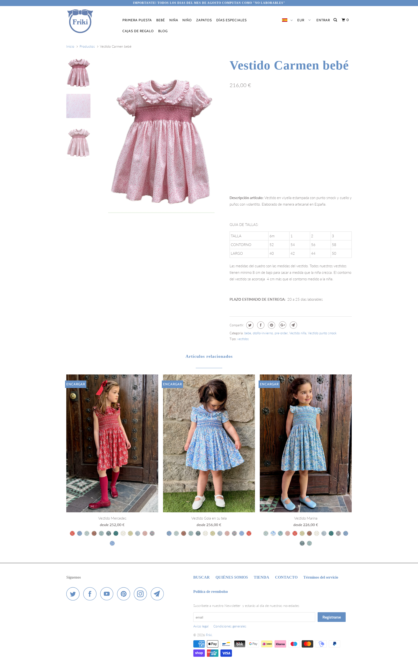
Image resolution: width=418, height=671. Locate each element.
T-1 (250, 106)
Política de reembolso (210, 591)
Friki (209, 635)
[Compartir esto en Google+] (282, 325)
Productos (87, 46)
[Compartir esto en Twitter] (249, 325)
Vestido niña (297, 333)
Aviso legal (201, 626)
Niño (187, 20)
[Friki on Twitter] (74, 593)
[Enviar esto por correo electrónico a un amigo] (293, 325)
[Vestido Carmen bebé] (161, 133)
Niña (173, 20)
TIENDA (261, 577)
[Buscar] (336, 20)
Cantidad (236, 165)
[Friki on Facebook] (91, 593)
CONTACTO (286, 577)
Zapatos (204, 20)
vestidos (243, 339)
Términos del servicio (320, 577)
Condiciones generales (229, 626)
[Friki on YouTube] (108, 593)
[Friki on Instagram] (142, 593)
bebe (247, 333)
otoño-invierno (263, 333)
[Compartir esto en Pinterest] (271, 325)
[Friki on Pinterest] (125, 593)
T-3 (278, 106)
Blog (163, 31)
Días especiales (231, 20)
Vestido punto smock (322, 333)
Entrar (323, 20)
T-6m (236, 106)
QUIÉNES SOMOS (232, 577)
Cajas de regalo (138, 31)
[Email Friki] (159, 593)
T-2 (264, 106)
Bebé (160, 20)
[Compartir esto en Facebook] (260, 325)
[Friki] (91, 21)
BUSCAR (201, 577)
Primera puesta (137, 20)
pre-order (281, 333)
